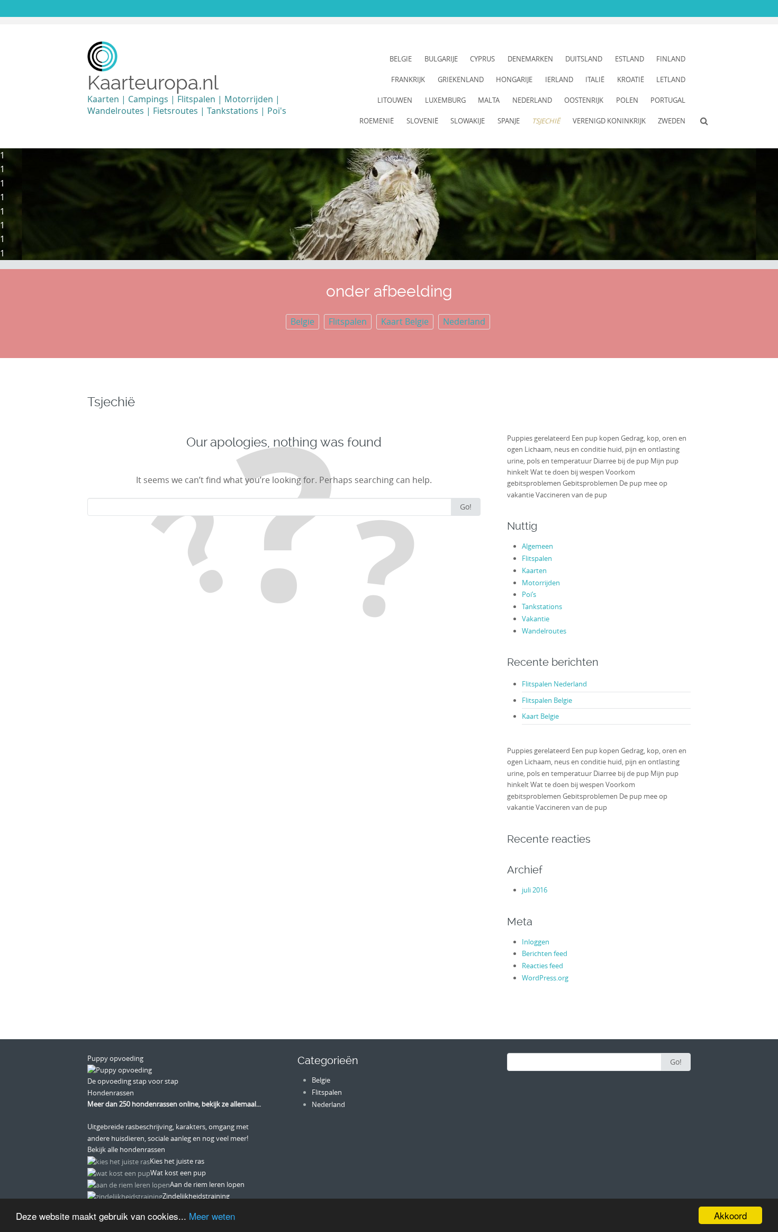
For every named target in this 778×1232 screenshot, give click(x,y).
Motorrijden (541, 582)
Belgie (401, 59)
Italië (594, 79)
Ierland (559, 79)
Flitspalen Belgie (547, 700)
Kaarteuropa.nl (153, 82)
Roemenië (376, 121)
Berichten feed (544, 953)
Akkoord (730, 1215)
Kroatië (630, 79)
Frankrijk (408, 79)
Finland (670, 59)
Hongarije (514, 79)
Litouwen (394, 100)
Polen (627, 100)
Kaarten (534, 570)
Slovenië (422, 121)
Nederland (532, 100)
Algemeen (537, 546)
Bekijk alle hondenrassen (126, 1149)
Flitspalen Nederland (554, 684)
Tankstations (542, 606)
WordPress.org (545, 978)
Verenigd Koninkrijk (609, 121)
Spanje (508, 121)
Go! (466, 507)
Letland (670, 79)
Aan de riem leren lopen (207, 1184)
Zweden (671, 121)
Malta (489, 100)
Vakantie (535, 618)
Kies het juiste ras (177, 1161)
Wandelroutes (544, 631)
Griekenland (461, 79)
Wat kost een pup (178, 1172)
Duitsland (583, 59)
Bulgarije (441, 59)
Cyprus (482, 59)
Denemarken (530, 59)
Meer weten (212, 1215)
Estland (629, 59)
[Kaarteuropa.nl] (102, 56)
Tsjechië (546, 121)
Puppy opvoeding (115, 1058)
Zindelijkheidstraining (196, 1196)
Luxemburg (445, 100)
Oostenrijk (583, 100)
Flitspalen (348, 321)
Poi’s (529, 594)
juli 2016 (534, 890)
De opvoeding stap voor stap (132, 1081)
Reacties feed (542, 965)
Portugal (667, 100)
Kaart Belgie (405, 321)
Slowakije (467, 121)
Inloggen (535, 942)
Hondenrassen (110, 1092)
